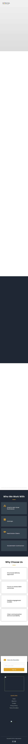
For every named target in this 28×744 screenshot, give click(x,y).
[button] (25, 3)
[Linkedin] (15, 741)
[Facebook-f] (13, 741)
